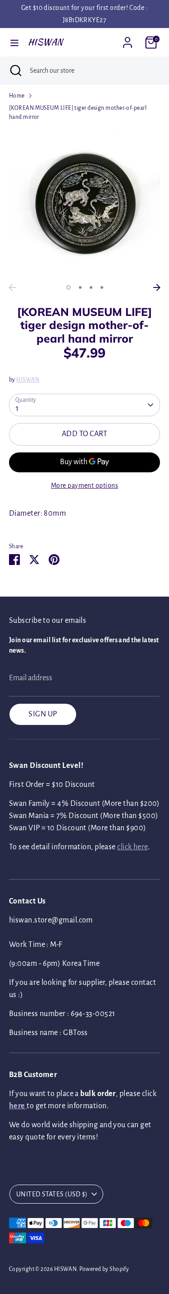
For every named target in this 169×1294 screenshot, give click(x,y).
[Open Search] (15, 70)
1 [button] (68, 287)
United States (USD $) (51, 1194)
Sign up (42, 714)
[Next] (157, 287)
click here (132, 847)
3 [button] (91, 287)
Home (17, 96)
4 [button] (101, 287)
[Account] (128, 39)
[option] (84, 203)
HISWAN (45, 42)
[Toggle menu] (14, 42)
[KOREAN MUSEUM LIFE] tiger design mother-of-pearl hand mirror (77, 112)
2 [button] (80, 287)
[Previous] (12, 287)
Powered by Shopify (104, 1269)
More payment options (84, 485)
